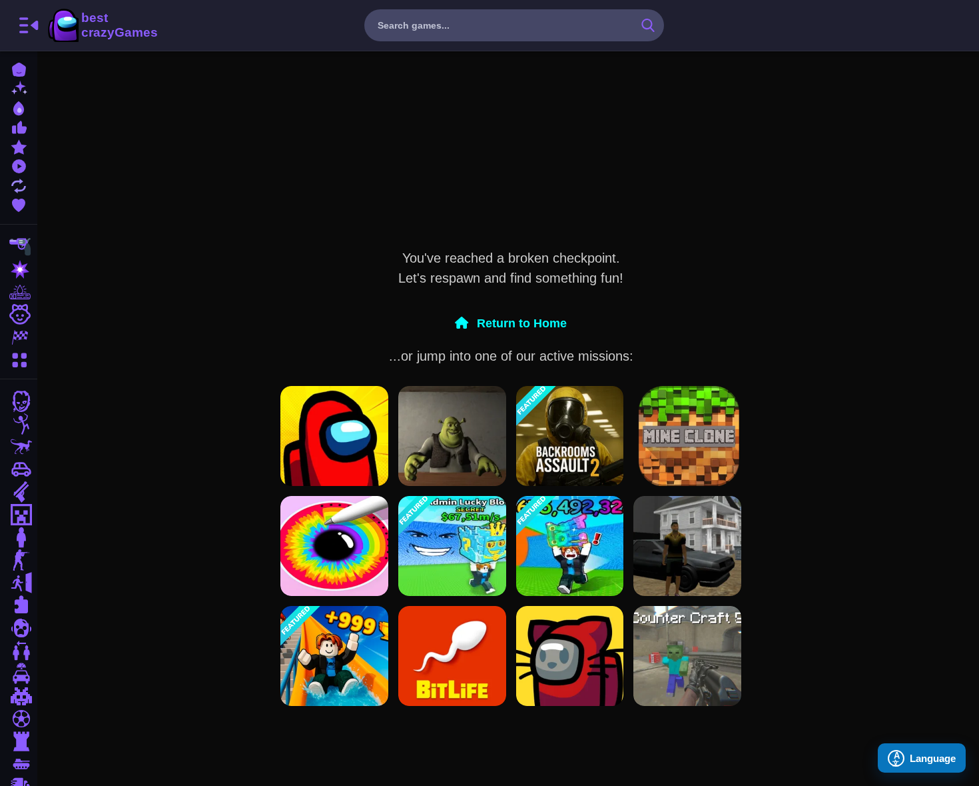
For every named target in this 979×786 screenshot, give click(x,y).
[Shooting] (18, 246)
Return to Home (520, 323)
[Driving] (18, 673)
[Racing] (18, 337)
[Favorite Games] (18, 203)
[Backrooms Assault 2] (570, 436)
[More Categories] (18, 358)
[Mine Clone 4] (687, 436)
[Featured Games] (18, 145)
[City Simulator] (687, 546)
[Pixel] (18, 696)
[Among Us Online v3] (570, 656)
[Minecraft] (18, 514)
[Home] (18, 68)
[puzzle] (18, 605)
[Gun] (18, 492)
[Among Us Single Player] (334, 436)
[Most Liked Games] (18, 126)
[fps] (18, 560)
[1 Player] (18, 537)
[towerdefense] (18, 741)
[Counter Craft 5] (687, 656)
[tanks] (18, 764)
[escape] (18, 582)
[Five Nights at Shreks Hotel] (452, 436)
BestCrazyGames (102, 25)
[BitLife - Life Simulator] (452, 656)
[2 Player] (18, 650)
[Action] (18, 269)
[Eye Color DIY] (334, 546)
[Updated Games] (18, 184)
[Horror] (18, 628)
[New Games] (18, 87)
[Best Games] (18, 107)
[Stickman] (18, 424)
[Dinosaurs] (18, 446)
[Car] (18, 469)
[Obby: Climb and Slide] (334, 656)
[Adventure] (18, 292)
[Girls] (18, 314)
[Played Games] (18, 165)
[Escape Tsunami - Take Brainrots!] (570, 546)
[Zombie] (18, 401)
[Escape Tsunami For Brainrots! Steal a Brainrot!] (452, 546)
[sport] (18, 718)
